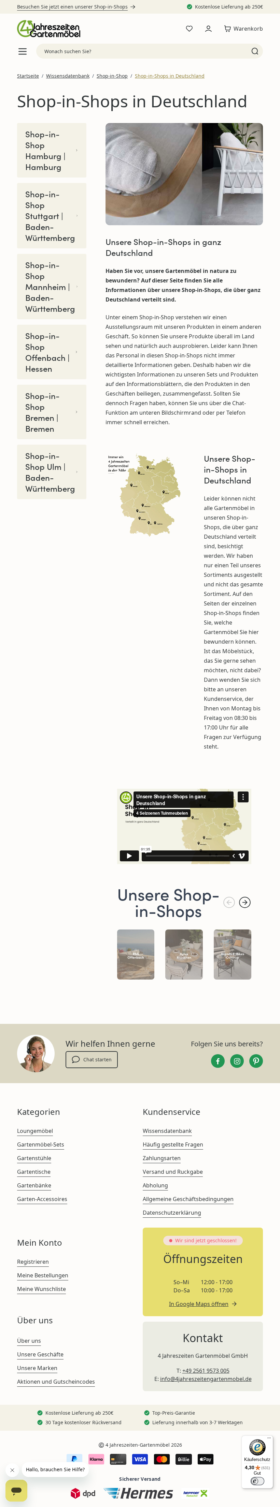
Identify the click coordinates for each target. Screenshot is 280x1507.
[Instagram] (237, 1061)
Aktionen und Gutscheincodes (56, 1381)
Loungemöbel (35, 1131)
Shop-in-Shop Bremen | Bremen (42, 412)
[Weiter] (244, 902)
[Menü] (269, 1439)
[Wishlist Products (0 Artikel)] (189, 28)
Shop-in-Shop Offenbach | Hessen (47, 352)
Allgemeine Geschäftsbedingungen (188, 1199)
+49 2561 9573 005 (205, 1370)
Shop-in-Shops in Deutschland (170, 76)
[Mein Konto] (208, 28)
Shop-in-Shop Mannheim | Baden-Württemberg (50, 286)
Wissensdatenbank (67, 76)
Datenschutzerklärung (172, 1212)
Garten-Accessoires (42, 1199)
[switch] (257, 1481)
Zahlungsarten (162, 1158)
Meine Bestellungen (42, 1275)
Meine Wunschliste (41, 1289)
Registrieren (33, 1261)
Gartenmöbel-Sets (40, 1144)
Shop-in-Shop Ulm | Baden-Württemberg (50, 472)
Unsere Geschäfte (40, 1354)
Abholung (155, 1185)
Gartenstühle (34, 1158)
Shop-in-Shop (112, 76)
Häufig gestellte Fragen (173, 1144)
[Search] (255, 51)
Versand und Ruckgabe (173, 1171)
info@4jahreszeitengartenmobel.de (206, 1379)
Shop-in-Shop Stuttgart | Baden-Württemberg (50, 215)
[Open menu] (22, 51)
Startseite (28, 76)
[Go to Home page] (48, 28)
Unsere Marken (37, 1368)
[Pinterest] (256, 1061)
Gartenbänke (34, 1185)
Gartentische (34, 1171)
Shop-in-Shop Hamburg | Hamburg (45, 150)
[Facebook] (218, 1061)
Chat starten (97, 1059)
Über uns (29, 1340)
